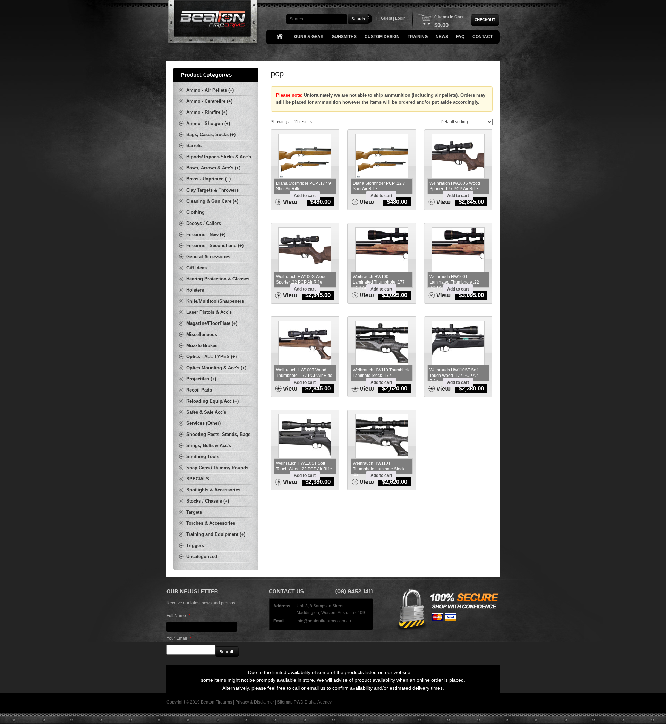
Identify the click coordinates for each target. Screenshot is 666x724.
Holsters (195, 290)
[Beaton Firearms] (213, 23)
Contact (482, 36)
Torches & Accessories (210, 523)
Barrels (194, 145)
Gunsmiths (344, 36)
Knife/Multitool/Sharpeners (215, 301)
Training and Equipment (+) (215, 534)
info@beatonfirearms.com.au (324, 620)
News (442, 36)
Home (280, 37)
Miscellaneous (201, 334)
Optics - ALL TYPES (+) (211, 356)
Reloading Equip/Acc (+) (212, 401)
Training (418, 36)
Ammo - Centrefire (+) (209, 101)
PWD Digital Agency (313, 702)
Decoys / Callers (203, 223)
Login (400, 18)
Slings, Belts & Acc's (208, 445)
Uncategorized (201, 556)
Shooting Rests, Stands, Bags (218, 434)
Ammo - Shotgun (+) (208, 123)
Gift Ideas (196, 267)
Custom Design (382, 36)
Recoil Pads (199, 390)
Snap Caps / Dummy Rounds (217, 467)
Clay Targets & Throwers (212, 190)
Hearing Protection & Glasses (217, 278)
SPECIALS (197, 478)
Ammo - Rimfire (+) (206, 112)
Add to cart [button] (305, 195)
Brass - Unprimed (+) (208, 179)
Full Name (178, 615)
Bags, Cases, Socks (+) (211, 134)
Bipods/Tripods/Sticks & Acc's (218, 156)
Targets (194, 512)
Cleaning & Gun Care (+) (212, 201)
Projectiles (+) (201, 378)
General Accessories (208, 256)
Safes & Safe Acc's (206, 412)
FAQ (460, 36)
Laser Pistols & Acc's (209, 312)
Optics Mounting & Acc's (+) (216, 367)
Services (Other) (203, 423)
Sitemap (285, 702)
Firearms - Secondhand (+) (215, 245)
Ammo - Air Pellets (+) (210, 90)
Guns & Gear (309, 36)
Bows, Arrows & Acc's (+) (213, 167)
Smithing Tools (202, 456)
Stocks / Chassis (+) (207, 501)
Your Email (178, 638)
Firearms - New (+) (205, 234)
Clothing (195, 212)
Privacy (242, 702)
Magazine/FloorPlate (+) (211, 323)
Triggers (195, 545)
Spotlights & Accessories (213, 490)
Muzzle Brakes (201, 345)
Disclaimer (264, 702)
